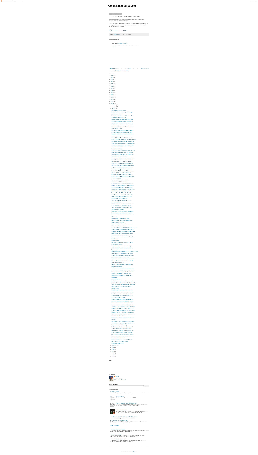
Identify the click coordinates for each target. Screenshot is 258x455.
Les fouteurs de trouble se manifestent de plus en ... (122, 295)
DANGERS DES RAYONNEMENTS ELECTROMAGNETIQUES (124, 251)
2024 (112, 79)
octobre (113, 108)
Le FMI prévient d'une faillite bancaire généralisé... (122, 332)
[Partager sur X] (128, 34)
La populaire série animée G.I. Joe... (119, 117)
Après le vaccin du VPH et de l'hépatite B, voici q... (122, 172)
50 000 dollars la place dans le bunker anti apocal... (122, 326)
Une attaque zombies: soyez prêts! (118, 110)
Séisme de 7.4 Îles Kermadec (117, 209)
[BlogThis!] (126, 34)
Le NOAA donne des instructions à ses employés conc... (123, 176)
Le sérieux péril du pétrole (121, 409)
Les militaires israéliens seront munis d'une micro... (122, 187)
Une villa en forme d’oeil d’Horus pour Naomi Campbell (123, 314)
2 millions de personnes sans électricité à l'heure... (122, 132)
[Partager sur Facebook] (129, 34)
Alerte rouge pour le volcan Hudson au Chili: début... (122, 152)
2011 (112, 103)
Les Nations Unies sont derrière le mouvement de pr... (122, 268)
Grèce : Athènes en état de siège (118, 225)
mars (113, 356)
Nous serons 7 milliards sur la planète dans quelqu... (122, 211)
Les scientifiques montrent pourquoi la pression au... (122, 255)
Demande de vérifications (116, 148)
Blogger (134, 451)
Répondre (114, 46)
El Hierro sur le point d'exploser (118, 337)
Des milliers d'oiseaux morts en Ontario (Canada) (121, 194)
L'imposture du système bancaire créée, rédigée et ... (122, 246)
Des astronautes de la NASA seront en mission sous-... (123, 189)
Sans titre (113, 319)
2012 (112, 101)
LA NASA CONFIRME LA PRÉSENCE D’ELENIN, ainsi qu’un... (124, 227)
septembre (114, 345)
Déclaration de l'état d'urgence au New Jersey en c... (122, 134)
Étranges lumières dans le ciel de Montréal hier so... (122, 336)
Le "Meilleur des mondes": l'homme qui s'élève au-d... (122, 203)
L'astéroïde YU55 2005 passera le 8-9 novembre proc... (123, 170)
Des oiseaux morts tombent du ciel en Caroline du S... (122, 214)
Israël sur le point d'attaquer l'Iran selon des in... (121, 273)
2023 (112, 81)
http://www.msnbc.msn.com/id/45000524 (118, 30)
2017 (112, 92)
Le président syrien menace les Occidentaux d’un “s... (122, 126)
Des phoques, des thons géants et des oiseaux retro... (123, 317)
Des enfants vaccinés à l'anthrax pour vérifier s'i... (122, 161)
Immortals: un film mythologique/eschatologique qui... (122, 163)
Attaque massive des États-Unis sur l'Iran (119, 420)
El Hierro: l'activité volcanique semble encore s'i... (121, 213)
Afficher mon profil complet (120, 379)
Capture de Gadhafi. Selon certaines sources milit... (122, 224)
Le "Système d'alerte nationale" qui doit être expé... (122, 112)
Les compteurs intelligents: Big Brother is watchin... (122, 169)
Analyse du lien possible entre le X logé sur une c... (122, 137)
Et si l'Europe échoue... (116, 202)
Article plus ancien (145, 68)
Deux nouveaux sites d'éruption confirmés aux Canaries (123, 284)
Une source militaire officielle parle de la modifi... (121, 200)
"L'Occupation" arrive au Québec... (118, 297)
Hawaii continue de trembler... (117, 222)
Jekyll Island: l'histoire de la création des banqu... (121, 328)
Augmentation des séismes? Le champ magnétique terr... (123, 258)
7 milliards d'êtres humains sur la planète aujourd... (122, 123)
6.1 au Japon (114, 216)
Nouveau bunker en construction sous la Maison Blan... (123, 236)
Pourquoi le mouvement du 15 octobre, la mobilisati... (122, 264)
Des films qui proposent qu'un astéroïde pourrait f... (122, 124)
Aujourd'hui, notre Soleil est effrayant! (119, 181)
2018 (112, 90)
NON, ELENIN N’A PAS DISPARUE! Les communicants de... (124, 139)
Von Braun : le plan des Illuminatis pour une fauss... (122, 235)
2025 (112, 77)
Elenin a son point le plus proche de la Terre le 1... (122, 275)
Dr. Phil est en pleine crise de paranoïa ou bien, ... (122, 247)
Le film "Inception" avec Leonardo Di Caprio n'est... (122, 205)
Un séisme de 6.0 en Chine (117, 113)
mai (113, 353)
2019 (112, 88)
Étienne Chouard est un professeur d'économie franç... (123, 185)
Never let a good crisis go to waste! (118, 438)
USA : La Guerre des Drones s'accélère (119, 341)
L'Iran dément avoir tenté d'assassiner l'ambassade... (122, 293)
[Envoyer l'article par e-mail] (123, 34)
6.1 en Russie (114, 277)
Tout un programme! (114, 425)
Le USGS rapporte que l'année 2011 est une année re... (123, 281)
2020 (112, 86)
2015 (112, 96)
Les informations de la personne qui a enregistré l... (122, 121)
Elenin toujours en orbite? (116, 266)
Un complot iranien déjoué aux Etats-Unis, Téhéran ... (122, 301)
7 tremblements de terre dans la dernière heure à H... (122, 229)
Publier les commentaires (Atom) (122, 70)
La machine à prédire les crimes (118, 315)
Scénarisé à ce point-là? (116, 434)
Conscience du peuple (122, 5)
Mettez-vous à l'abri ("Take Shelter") (119, 325)
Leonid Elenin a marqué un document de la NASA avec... (123, 150)
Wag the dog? (114, 249)
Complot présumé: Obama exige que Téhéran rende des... (123, 282)
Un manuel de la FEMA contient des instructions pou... (123, 321)
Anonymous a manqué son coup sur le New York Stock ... (123, 306)
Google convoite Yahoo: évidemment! (119, 198)
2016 (112, 94)
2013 (112, 99)
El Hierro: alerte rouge (116, 178)
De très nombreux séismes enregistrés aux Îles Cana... (123, 323)
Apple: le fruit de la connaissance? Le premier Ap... (122, 290)
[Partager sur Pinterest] (130, 34)
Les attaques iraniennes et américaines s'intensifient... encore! (124, 416)
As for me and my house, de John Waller (120, 257)
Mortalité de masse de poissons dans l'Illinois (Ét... (122, 174)
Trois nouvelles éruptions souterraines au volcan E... (122, 260)
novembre (114, 106)
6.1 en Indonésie (115, 288)
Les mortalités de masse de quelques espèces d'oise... (123, 141)
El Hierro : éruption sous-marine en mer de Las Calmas (123, 310)
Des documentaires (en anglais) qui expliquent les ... (122, 299)
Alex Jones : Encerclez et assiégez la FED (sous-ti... (122, 242)
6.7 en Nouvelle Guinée (116, 279)
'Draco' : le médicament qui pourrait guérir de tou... (122, 207)
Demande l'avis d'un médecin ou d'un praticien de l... (122, 154)
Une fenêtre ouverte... (115, 391)
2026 (112, 75)
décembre (114, 105)
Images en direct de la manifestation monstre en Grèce (123, 231)
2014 (112, 97)
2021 (112, 85)
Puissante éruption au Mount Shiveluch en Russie (122, 253)
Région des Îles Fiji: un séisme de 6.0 (119, 156)
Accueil (128, 68)
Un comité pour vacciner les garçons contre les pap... (122, 159)
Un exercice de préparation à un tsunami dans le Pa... (122, 165)
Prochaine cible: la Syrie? (116, 128)
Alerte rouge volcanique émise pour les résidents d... (122, 304)
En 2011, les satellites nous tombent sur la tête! (121, 196)
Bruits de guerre (114, 238)
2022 (112, 83)
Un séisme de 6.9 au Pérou (117, 135)
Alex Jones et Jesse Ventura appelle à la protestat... (122, 334)
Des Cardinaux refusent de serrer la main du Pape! (122, 119)
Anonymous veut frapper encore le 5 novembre (121, 146)
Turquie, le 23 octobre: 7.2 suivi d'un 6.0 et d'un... (121, 192)
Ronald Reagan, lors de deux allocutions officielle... (122, 233)
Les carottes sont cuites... (116, 244)
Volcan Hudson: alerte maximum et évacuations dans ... (123, 143)
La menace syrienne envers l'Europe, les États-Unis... (122, 308)
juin (112, 351)
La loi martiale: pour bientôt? (117, 343)
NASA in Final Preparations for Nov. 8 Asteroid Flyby (122, 145)
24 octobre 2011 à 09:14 (122, 43)
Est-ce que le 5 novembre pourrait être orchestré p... (122, 130)
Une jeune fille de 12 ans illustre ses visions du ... (121, 286)
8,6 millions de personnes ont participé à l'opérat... (122, 191)
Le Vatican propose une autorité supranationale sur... (122, 183)
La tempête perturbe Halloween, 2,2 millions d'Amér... (122, 115)
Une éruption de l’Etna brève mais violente (120, 179)
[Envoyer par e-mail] (125, 34)
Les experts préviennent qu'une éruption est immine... (122, 271)
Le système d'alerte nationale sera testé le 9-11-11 (122, 167)
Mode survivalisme (115, 240)
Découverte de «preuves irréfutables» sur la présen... (122, 312)
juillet (113, 349)
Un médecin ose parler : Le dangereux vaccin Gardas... (123, 158)
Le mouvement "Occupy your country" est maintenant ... (123, 269)
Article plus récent (113, 68)
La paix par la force (120, 396)
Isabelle (117, 376)
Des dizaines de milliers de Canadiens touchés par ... (122, 330)
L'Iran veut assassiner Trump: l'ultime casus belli (126, 403)
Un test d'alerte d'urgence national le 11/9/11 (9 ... (122, 339)
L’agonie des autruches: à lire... (118, 262)
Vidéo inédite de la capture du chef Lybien (120, 218)
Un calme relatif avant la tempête (118, 429)
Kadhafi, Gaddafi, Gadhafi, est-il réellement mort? (122, 220)
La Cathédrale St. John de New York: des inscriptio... (122, 291)
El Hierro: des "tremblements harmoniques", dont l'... (122, 302)
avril (113, 354)
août (113, 347)
